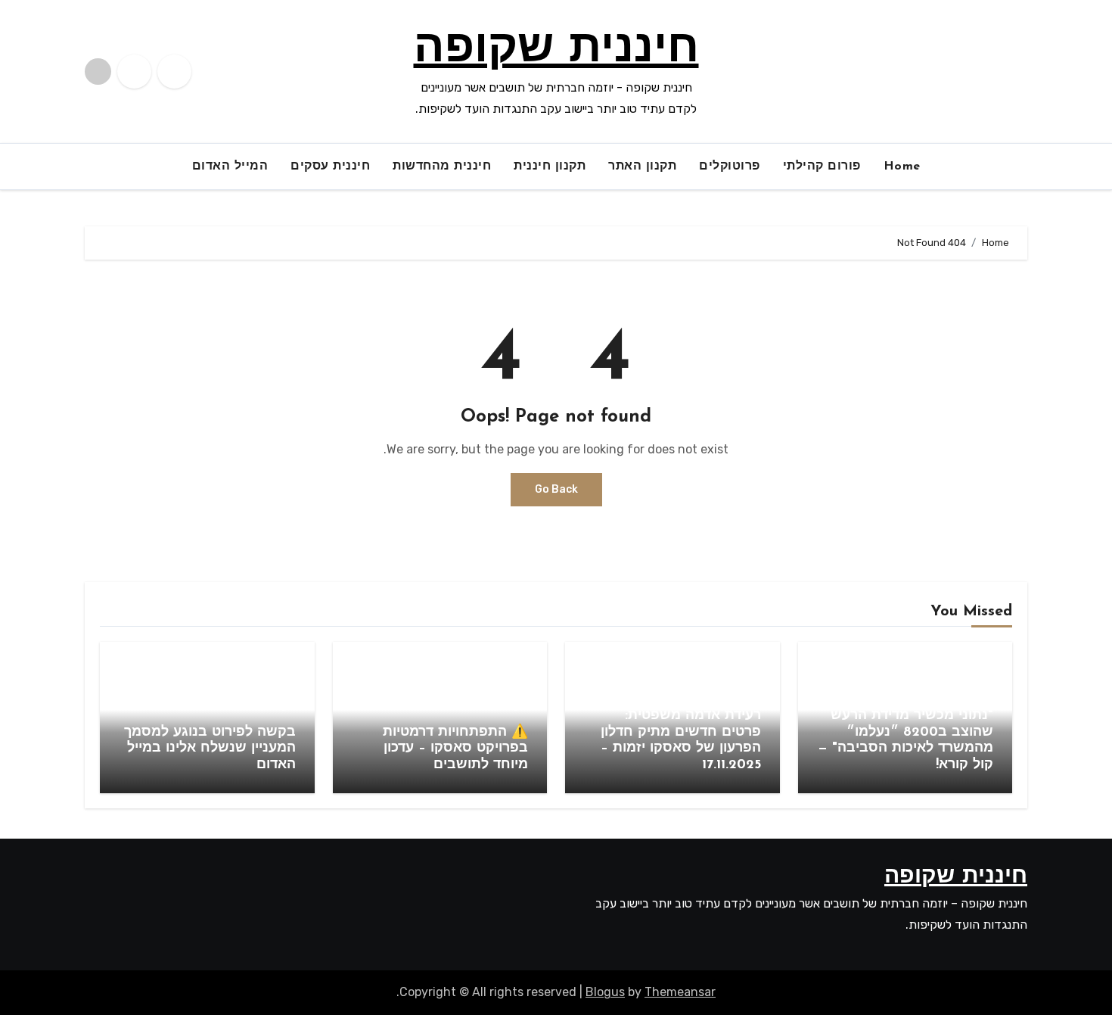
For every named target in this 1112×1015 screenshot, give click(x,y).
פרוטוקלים (729, 166)
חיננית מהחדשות (442, 166)
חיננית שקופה (556, 50)
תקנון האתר (642, 166)
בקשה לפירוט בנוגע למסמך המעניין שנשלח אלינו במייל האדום (210, 749)
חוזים (739, 687)
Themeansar (680, 992)
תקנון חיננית (550, 166)
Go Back (556, 489)
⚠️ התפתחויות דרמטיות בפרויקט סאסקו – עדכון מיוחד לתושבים (455, 749)
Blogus (605, 992)
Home (902, 166)
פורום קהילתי (822, 166)
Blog (972, 687)
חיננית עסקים (330, 166)
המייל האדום (230, 166)
